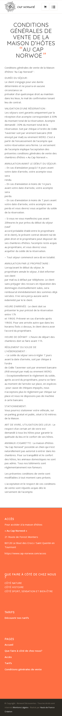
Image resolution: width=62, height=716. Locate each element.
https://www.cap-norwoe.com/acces (25, 553)
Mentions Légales (20, 707)
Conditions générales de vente (23, 669)
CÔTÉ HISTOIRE (14, 587)
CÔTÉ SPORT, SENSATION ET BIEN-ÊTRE (29, 591)
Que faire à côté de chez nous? (23, 650)
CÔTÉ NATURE (13, 583)
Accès (8, 657)
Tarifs (8, 663)
